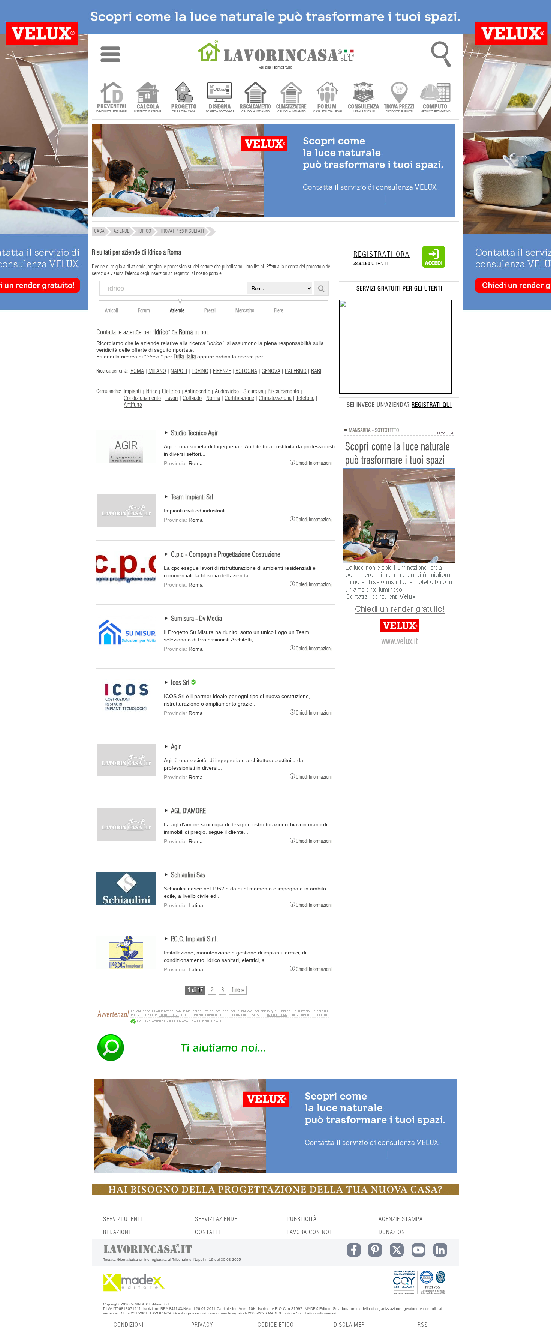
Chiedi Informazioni (314, 463)
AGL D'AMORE (188, 811)
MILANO (157, 371)
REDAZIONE (117, 1232)
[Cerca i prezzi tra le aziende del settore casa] (399, 98)
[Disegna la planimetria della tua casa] (219, 98)
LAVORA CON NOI (309, 1232)
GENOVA (271, 371)
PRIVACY (202, 1325)
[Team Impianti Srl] (126, 526)
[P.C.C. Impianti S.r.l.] (126, 968)
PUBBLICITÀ (302, 1219)
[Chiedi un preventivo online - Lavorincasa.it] (212, 1061)
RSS (423, 1325)
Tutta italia (185, 357)
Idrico (151, 391)
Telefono (305, 398)
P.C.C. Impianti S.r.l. (194, 939)
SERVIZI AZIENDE (216, 1219)
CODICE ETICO (276, 1325)
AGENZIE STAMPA (401, 1219)
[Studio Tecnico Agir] (126, 461)
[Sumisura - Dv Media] (126, 647)
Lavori (171, 398)
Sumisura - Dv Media (196, 619)
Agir (176, 747)
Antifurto (133, 405)
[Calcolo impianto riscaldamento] (255, 98)
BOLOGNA (246, 371)
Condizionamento (142, 398)
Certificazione (239, 398)
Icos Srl (181, 683)
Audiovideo (227, 391)
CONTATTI (207, 1232)
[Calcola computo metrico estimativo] (435, 98)
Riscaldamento (283, 391)
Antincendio (197, 391)
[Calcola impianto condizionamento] (291, 98)
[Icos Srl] (126, 711)
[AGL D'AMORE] (126, 839)
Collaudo (192, 398)
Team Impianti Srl (192, 497)
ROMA (137, 371)
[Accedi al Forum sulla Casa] (327, 98)
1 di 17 (195, 990)
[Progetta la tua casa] (275, 1193)
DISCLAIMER (349, 1325)
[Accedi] (433, 266)
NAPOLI (179, 371)
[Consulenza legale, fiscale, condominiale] (363, 98)
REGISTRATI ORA (381, 254)
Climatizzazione (275, 398)
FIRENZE (222, 371)
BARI (316, 371)
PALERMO (296, 371)
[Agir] (126, 775)
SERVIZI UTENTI (122, 1219)
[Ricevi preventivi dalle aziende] (111, 98)
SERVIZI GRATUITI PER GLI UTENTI (399, 289)
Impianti (132, 391)
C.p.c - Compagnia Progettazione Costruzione (225, 554)
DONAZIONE (393, 1232)
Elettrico (171, 391)
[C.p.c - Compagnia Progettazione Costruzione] (126, 583)
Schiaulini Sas (188, 875)
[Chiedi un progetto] (183, 98)
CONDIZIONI (129, 1325)
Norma (213, 398)
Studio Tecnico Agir (194, 433)
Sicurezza (253, 391)
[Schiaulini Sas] (126, 903)
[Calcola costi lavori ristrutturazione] (147, 98)
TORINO (200, 371)
